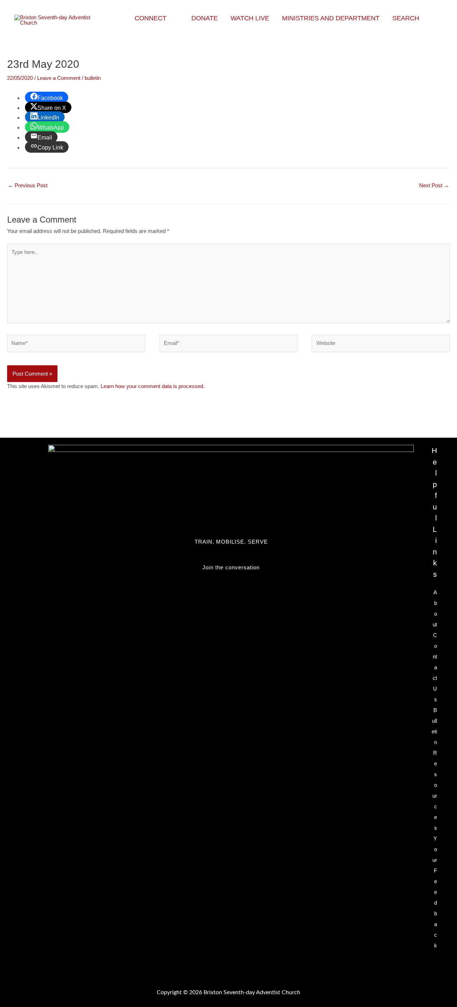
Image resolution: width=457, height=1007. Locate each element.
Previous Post (27, 185)
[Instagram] (231, 598)
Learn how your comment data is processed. (153, 386)
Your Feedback (434, 891)
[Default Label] (231, 593)
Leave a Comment (58, 78)
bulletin (93, 78)
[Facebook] (231, 587)
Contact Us (435, 667)
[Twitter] (231, 582)
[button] (169, 18)
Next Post (434, 185)
